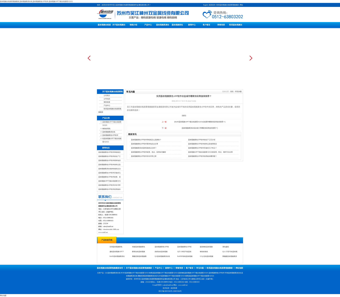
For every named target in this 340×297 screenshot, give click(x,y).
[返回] (184, 115)
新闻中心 (192, 25)
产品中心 (148, 25)
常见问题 (238, 91)
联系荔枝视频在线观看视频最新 (227, 5)
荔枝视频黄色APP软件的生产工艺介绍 (201, 140)
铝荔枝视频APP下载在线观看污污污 (111, 140)
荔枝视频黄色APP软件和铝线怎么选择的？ (146, 140)
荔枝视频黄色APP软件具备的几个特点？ (202, 148)
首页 (231, 91)
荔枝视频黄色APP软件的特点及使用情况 (202, 144)
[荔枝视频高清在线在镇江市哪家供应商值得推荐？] (200, 128)
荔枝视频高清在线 (108, 132)
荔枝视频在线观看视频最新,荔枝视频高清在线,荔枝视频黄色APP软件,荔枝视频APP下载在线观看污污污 (36, 1)
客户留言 (206, 25)
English (205, 5)
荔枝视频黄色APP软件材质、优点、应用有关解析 (148, 152)
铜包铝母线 (106, 129)
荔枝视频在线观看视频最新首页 (110, 268)
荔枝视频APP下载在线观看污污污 (111, 123)
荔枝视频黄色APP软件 (110, 135)
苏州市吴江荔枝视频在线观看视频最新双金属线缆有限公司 (154, 279)
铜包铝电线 (226, 248)
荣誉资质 (221, 25)
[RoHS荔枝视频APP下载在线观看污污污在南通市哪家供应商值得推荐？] (199, 122)
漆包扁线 (113, 248)
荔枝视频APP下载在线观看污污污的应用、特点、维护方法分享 (210, 152)
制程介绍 (133, 25)
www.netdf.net (103, 232)
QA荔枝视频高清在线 (184, 253)
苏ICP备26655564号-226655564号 (170, 291)
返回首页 (212, 5)
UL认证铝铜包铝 (160, 258)
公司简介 (107, 95)
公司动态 (107, 99)
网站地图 (239, 268)
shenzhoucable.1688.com (111, 229)
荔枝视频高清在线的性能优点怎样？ (144, 148)
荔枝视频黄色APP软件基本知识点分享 (144, 144)
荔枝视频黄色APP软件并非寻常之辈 (143, 156)
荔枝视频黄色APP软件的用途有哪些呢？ (202, 156)
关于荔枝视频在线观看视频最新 (139, 268)
